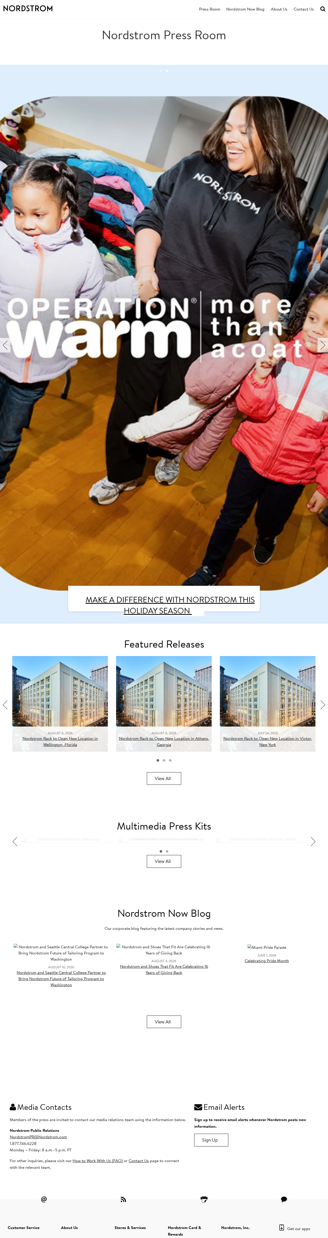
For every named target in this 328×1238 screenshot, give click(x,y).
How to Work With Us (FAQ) (98, 1160)
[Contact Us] (284, 1199)
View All (163, 778)
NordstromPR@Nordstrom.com (38, 1137)
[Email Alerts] (44, 1199)
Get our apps (298, 1228)
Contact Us (304, 9)
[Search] (322, 9)
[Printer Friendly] (204, 1199)
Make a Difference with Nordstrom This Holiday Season (170, 605)
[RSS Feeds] (124, 1199)
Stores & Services (130, 1227)
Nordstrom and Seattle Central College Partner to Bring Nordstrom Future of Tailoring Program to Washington (61, 979)
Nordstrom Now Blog (245, 9)
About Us (279, 9)
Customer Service (23, 1227)
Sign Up (210, 1140)
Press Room (209, 9)
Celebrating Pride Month (267, 960)
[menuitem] (209, 9)
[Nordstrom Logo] (33, 7)
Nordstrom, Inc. (235, 1227)
